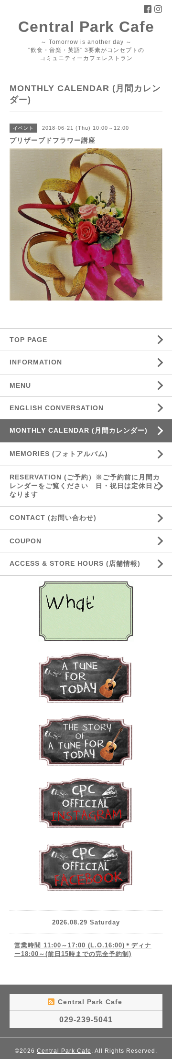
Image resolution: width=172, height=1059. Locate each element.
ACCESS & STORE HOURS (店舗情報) (75, 563)
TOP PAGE (28, 339)
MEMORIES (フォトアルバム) (59, 453)
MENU (20, 385)
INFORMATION (59, 362)
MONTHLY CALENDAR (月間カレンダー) (79, 430)
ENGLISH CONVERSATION (57, 408)
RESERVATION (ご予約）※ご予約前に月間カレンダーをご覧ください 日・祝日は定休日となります (85, 485)
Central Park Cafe (86, 26)
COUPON (26, 541)
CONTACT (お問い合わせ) (53, 517)
